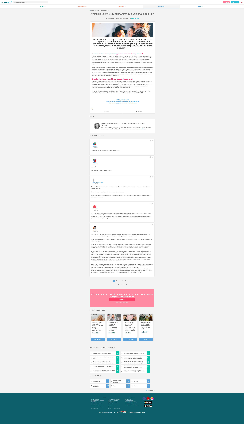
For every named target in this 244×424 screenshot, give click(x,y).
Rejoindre (226, 2)
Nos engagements (94, 408)
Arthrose (136, 381)
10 (118, 284)
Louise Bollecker (135, 18)
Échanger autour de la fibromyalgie (102, 353)
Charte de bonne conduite (113, 402)
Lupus (114, 385)
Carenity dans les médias (113, 400)
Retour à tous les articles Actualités (100, 10)
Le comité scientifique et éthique (97, 406)
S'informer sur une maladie (130, 401)
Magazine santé (128, 399)
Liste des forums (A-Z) (129, 403)
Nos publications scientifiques (96, 407)
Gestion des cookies (112, 406)
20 (122, 284)
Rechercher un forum (129, 400)
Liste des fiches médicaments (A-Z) (131, 406)
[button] (42, 6)
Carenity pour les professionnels (114, 408)
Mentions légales (111, 403)
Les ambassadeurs (94, 402)
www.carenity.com (106, 412)
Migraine (136, 385)
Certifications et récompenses (114, 399)
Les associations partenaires (96, 403)
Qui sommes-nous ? (95, 399)
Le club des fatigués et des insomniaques (134, 353)
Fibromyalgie (96, 381)
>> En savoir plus (141, 128)
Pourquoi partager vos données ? (97, 400)
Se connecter (235, 2)
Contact (109, 407)
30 (126, 284)
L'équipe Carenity (94, 401)
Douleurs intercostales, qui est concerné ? (103, 366)
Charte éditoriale (111, 401)
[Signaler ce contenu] (153, 141)
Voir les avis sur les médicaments (131, 402)
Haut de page (150, 390)
